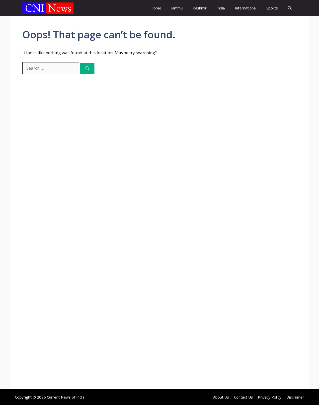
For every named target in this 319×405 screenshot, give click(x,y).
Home (156, 7)
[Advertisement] (255, 115)
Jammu (177, 7)
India (221, 7)
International (245, 7)
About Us (221, 397)
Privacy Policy (269, 397)
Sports (272, 7)
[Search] (87, 68)
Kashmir (200, 7)
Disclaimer (295, 397)
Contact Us (243, 397)
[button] (290, 8)
